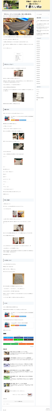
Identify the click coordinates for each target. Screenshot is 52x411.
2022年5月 (38, 75)
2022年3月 (38, 79)
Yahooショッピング (23, 316)
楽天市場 (17, 316)
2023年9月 (38, 51)
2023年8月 (38, 53)
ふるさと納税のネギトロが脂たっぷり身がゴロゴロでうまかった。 (43, 25)
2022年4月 (38, 77)
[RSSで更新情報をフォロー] (26, 344)
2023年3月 (38, 55)
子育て (38, 93)
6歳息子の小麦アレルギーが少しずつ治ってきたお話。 (43, 31)
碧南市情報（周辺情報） (40, 97)
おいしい (38, 89)
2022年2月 (38, 81)
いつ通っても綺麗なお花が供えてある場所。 (43, 21)
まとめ (17, 60)
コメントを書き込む (18, 401)
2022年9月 (38, 67)
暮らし (38, 95)
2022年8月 (38, 69)
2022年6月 (38, 73)
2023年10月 (38, 49)
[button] (48, 14)
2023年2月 (38, 57)
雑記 (37, 99)
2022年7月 (38, 71)
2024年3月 (38, 41)
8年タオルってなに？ (19, 55)
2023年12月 (38, 47)
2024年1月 (38, 45)
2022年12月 (38, 61)
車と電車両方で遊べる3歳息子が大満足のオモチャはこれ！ (43, 34)
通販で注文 (17, 56)
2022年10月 (38, 65)
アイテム (5, 333)
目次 (17, 53)
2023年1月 (38, 59)
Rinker (14, 118)
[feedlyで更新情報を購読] (10, 344)
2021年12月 (38, 83)
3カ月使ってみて (18, 59)
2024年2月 (38, 43)
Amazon (13, 316)
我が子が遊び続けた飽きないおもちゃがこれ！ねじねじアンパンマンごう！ (43, 28)
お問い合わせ (47, 408)
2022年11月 (38, 63)
